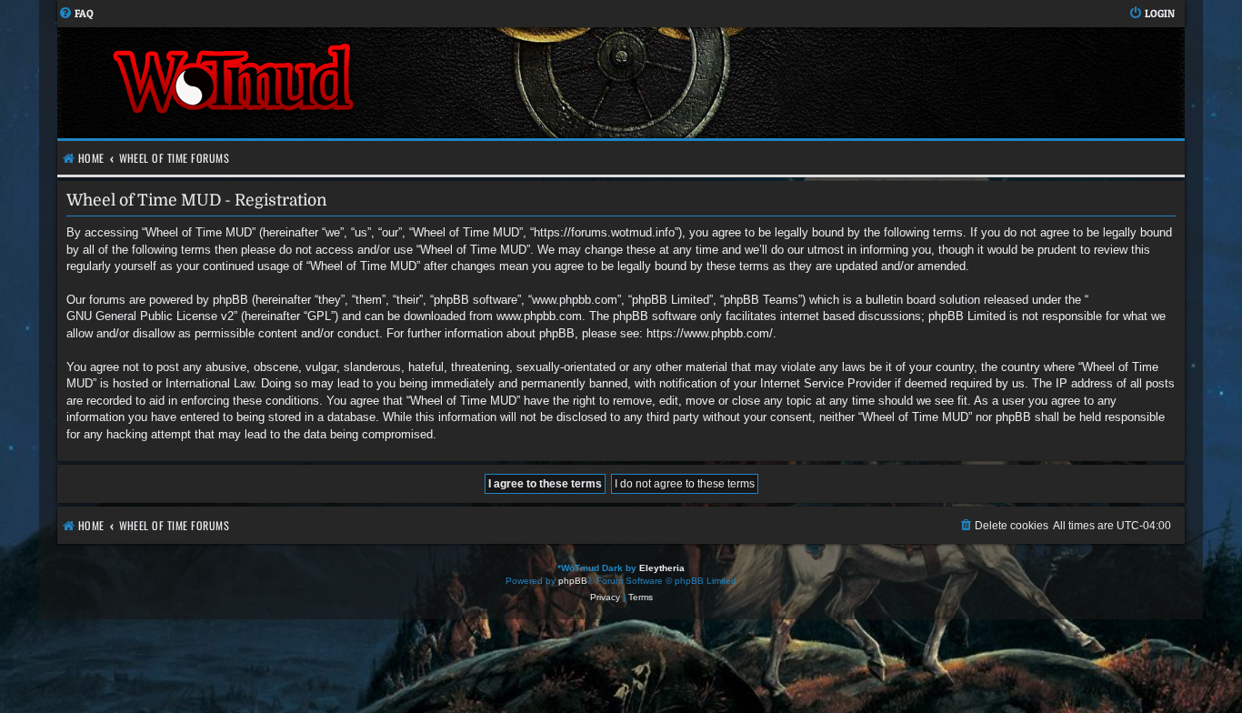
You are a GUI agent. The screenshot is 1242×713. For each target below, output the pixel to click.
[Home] (339, 82)
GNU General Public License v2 (150, 316)
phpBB (572, 581)
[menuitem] (76, 14)
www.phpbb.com (539, 316)
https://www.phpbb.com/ (709, 333)
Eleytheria (662, 568)
